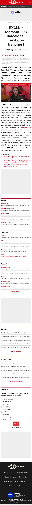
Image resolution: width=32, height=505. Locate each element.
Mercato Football (10, 22)
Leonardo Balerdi (7, 401)
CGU (10, 473)
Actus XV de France (16, 381)
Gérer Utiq (23, 481)
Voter (16, 423)
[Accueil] (16, 2)
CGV (14, 473)
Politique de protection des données (15, 477)
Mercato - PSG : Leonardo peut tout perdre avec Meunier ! (16, 165)
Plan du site (8, 481)
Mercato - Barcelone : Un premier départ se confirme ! (17, 157)
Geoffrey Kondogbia (8, 399)
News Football (16, 291)
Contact (5, 473)
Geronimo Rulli (6, 404)
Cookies (15, 481)
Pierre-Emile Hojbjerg (8, 409)
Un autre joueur (7, 419)
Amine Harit (6, 414)
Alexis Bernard (6, 55)
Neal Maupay (6, 412)
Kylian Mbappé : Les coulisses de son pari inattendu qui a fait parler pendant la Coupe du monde (16, 6)
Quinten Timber (7, 406)
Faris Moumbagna (7, 417)
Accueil (2, 22)
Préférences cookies (15, 486)
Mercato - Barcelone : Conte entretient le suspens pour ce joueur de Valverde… (17, 161)
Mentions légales (22, 473)
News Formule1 (16, 351)
